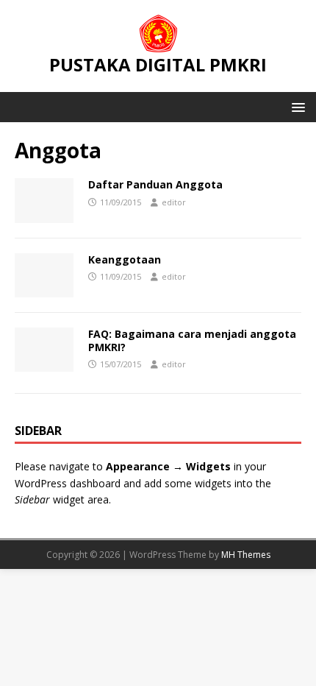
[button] (295, 106)
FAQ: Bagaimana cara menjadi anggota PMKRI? (192, 340)
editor (174, 202)
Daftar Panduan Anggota (155, 184)
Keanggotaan (124, 259)
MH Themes (245, 554)
